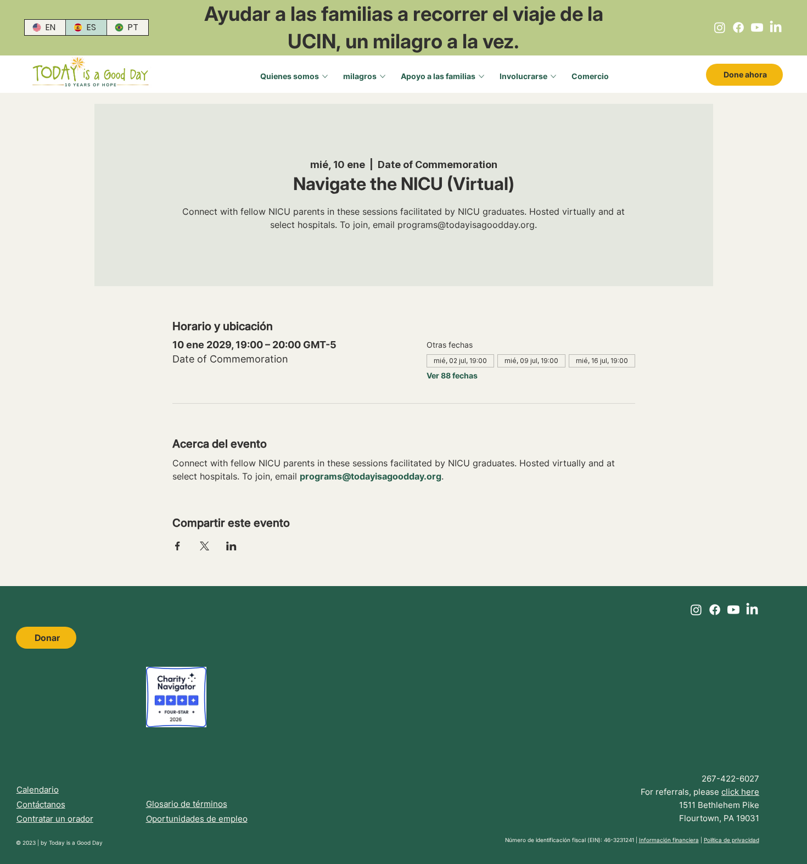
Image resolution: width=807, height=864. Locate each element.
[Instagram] (720, 27)
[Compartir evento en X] (204, 546)
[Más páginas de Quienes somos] (325, 76)
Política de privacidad (731, 840)
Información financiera (669, 840)
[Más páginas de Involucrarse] (553, 76)
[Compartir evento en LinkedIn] (231, 546)
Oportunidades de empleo (197, 818)
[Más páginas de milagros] (382, 76)
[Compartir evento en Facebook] (177, 546)
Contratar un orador (54, 818)
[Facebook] (738, 27)
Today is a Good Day (76, 842)
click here (740, 792)
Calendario (37, 789)
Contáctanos (40, 804)
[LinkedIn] (776, 27)
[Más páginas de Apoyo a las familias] (481, 76)
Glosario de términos (186, 804)
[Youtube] (757, 27)
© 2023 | (28, 842)
